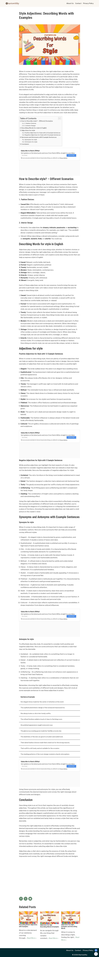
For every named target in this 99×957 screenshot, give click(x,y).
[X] (26, 899)
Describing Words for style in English (34, 128)
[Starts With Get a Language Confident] (12, 3)
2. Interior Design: (30, 125)
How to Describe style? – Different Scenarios (37, 121)
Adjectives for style (28, 130)
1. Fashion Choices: (30, 123)
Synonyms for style (31, 139)
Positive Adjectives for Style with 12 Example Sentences (42, 133)
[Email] (30, 899)
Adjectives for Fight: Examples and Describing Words (69, 926)
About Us (70, 3)
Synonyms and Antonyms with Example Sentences (39, 137)
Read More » (31, 938)
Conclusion (25, 144)
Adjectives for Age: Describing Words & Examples (49, 926)
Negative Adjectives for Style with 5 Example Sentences (42, 135)
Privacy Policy (88, 3)
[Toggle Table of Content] (58, 118)
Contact (78, 3)
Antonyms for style (31, 142)
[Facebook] (21, 899)
